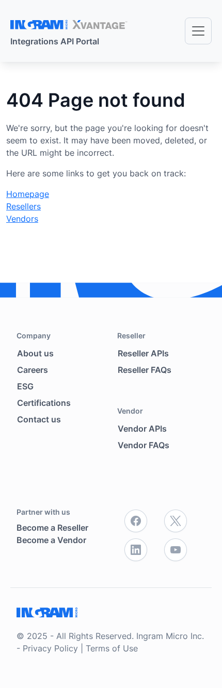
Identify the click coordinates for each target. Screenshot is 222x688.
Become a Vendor (51, 540)
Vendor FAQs (143, 445)
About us (35, 353)
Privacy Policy (50, 648)
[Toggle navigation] (198, 31)
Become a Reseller (52, 527)
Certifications (44, 403)
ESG (25, 386)
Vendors (22, 219)
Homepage (27, 194)
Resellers (23, 206)
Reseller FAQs (144, 370)
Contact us (39, 419)
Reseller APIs (143, 353)
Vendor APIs (142, 428)
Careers (32, 370)
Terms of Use (112, 648)
